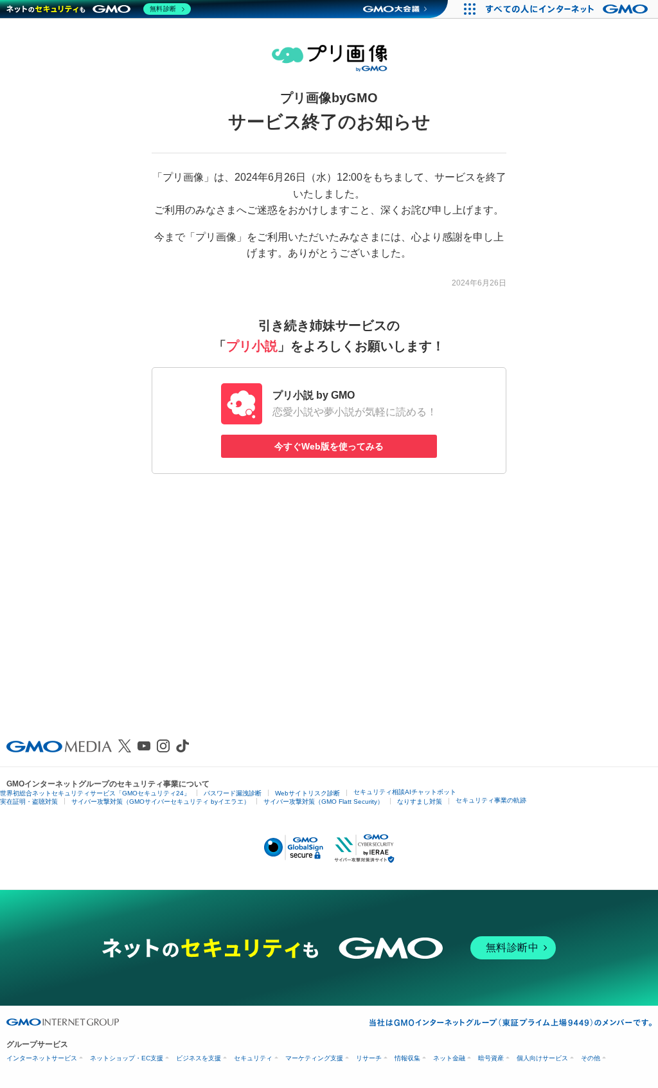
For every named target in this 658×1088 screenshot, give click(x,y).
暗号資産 (491, 1058)
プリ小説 (252, 346)
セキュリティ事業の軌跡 (491, 800)
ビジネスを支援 (198, 1058)
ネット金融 (449, 1058)
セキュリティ (253, 1058)
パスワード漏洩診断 (233, 793)
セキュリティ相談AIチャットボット (404, 791)
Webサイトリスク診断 (307, 793)
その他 (590, 1058)
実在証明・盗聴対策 (29, 801)
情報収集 (407, 1058)
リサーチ (369, 1058)
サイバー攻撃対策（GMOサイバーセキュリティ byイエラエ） (160, 801)
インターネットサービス (41, 1058)
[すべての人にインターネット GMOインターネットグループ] (568, 9)
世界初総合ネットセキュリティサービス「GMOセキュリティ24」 (95, 793)
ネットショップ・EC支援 (126, 1058)
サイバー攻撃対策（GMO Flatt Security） (323, 801)
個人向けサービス (542, 1058)
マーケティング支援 (314, 1058)
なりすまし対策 (419, 801)
